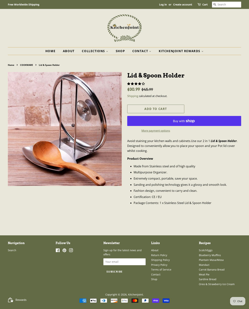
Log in (163, 4)
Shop (120, 51)
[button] (136, 84)
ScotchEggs (206, 250)
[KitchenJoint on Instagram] (71, 251)
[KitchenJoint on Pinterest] (64, 251)
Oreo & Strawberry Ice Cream (217, 284)
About (69, 51)
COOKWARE (26, 65)
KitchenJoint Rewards (180, 51)
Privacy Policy (159, 265)
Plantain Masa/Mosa (211, 260)
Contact (140, 51)
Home (50, 51)
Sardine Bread (207, 279)
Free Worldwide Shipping (23, 4)
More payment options (155, 130)
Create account (182, 4)
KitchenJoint (135, 294)
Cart (205, 4)
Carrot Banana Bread (212, 269)
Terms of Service (161, 269)
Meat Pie (204, 274)
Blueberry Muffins (210, 255)
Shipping (132, 96)
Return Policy (159, 255)
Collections (94, 51)
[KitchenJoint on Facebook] (58, 251)
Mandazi (204, 265)
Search (12, 250)
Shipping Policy (160, 260)
